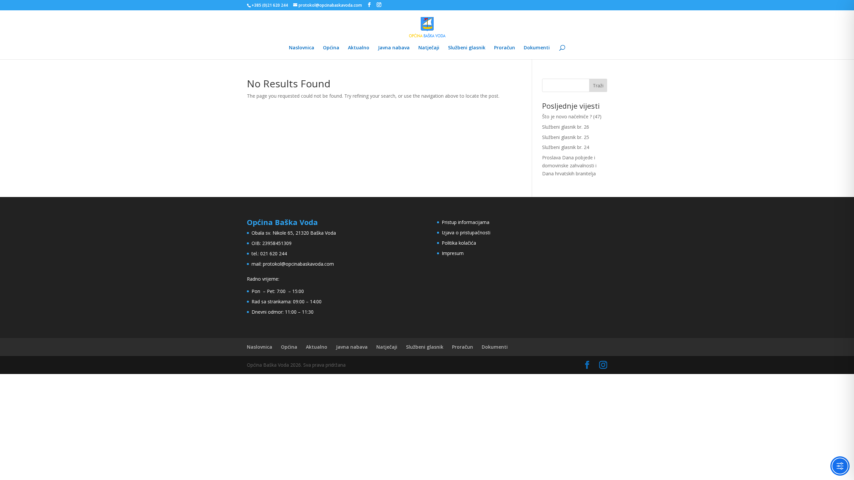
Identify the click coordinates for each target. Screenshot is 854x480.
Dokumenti (537, 48)
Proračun (504, 48)
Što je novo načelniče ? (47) (571, 116)
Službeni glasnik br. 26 (565, 127)
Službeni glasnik (466, 48)
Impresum (453, 253)
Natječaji (428, 48)
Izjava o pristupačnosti (466, 232)
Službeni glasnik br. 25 (565, 137)
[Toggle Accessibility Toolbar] (840, 466)
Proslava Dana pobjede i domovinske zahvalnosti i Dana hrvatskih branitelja (569, 165)
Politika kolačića (459, 243)
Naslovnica (301, 48)
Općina (331, 48)
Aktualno (358, 48)
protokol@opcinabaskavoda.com (298, 264)
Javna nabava (394, 48)
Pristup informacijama (465, 222)
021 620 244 (273, 253)
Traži (598, 85)
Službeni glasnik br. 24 (565, 147)
